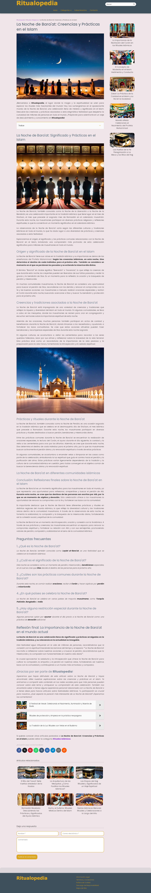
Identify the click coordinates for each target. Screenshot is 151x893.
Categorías (65, 10)
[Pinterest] (30, 750)
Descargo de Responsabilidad (87, 885)
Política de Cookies (83, 883)
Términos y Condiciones (85, 880)
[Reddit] (64, 750)
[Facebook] (19, 750)
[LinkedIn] (47, 750)
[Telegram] (52, 750)
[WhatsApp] (35, 750)
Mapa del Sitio (81, 888)
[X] (24, 750)
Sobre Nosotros (80, 10)
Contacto (94, 10)
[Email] (58, 750)
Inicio (55, 10)
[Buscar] (134, 4)
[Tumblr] (41, 750)
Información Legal (83, 877)
